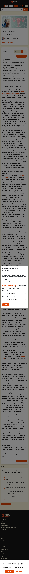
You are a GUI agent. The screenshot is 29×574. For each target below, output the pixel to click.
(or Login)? (14, 285)
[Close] (26, 270)
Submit (5, 304)
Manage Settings (19, 571)
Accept (9, 571)
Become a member (7, 285)
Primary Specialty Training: (9, 296)
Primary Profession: (7, 290)
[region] (14, 567)
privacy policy (19, 568)
